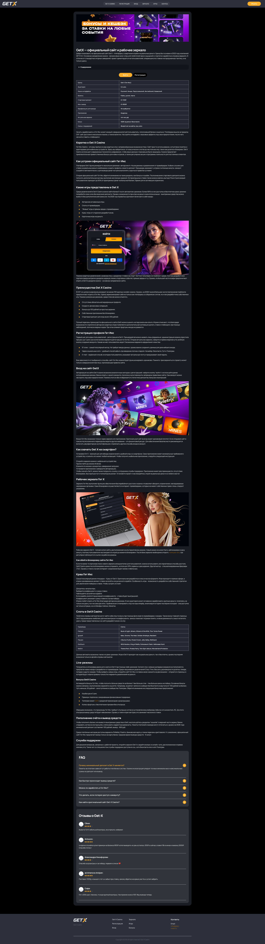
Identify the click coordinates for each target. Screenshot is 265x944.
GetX (96, 701)
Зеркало (145, 4)
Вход (136, 4)
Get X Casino (110, 4)
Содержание (85, 67)
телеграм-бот (174, 552)
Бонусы (165, 4)
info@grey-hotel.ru (175, 927)
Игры (155, 4)
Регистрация (124, 4)
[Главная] (9, 4)
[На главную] (91, 920)
